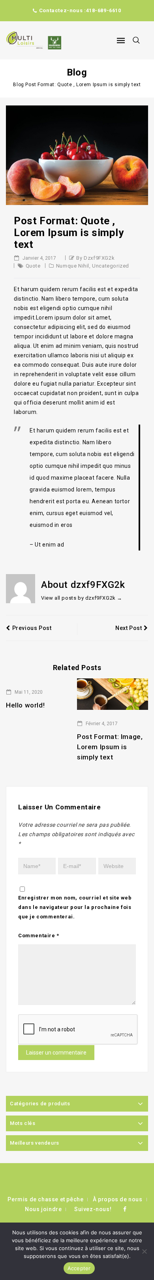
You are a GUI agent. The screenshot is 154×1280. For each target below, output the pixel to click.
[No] (144, 1251)
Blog (18, 84)
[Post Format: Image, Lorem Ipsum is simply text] (112, 694)
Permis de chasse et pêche (45, 1199)
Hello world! (25, 705)
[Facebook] (124, 1209)
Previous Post (32, 628)
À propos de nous (118, 1199)
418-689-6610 (103, 10)
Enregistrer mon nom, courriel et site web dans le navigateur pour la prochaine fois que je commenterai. (75, 907)
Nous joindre (43, 1209)
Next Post (128, 628)
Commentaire (38, 935)
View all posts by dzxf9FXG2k (81, 598)
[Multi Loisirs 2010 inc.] (33, 40)
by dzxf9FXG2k (95, 258)
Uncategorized (110, 266)
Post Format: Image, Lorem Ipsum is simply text (110, 747)
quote (33, 266)
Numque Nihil (72, 266)
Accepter (79, 1268)
